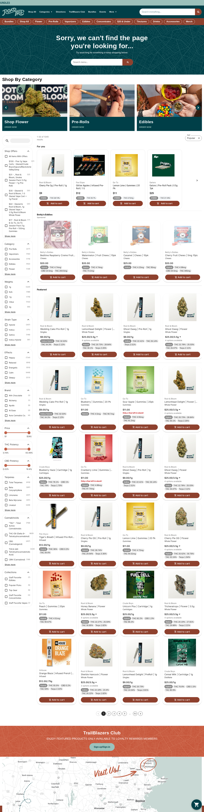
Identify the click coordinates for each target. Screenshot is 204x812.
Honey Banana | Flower (93, 606)
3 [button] (114, 713)
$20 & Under (123, 21)
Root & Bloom (46, 326)
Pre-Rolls (53, 21)
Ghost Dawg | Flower (176, 329)
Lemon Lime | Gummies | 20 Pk (139, 538)
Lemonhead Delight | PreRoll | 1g (140, 674)
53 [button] (135, 713)
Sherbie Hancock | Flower (94, 674)
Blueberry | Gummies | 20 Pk (96, 401)
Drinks (156, 21)
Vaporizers (70, 21)
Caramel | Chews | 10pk (136, 255)
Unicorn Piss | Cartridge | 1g (137, 606)
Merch (189, 21)
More (111, 12)
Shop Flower (16, 122)
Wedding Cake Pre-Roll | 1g (54, 329)
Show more (10, 236)
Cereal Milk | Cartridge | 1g (178, 674)
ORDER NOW (10, 127)
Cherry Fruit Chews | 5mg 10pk (181, 255)
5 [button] (124, 713)
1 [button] (103, 713)
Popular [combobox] (191, 138)
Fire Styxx (43, 534)
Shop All (32, 12)
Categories (44, 12)
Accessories (173, 21)
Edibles (86, 21)
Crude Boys (44, 467)
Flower (38, 21)
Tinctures (142, 21)
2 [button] (108, 713)
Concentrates (104, 21)
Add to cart (59, 277)
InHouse (42, 670)
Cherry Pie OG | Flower (176, 538)
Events (103, 12)
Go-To (83, 398)
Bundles (92, 12)
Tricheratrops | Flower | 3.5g (179, 606)
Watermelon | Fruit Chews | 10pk (99, 255)
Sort (188, 135)
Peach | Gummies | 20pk (52, 606)
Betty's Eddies (46, 252)
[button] (7, 141)
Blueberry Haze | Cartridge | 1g (55, 470)
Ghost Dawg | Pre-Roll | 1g (137, 329)
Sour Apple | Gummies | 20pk (138, 401)
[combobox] (167, 12)
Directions (61, 12)
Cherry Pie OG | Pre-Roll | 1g (96, 538)
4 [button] (119, 713)
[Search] (198, 12)
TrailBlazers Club (77, 12)
